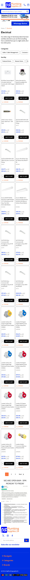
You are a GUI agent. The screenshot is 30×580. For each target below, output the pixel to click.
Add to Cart (9, 98)
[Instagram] (8, 535)
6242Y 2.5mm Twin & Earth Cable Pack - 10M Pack (7, 121)
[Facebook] (12, 535)
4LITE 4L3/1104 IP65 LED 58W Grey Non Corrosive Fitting (7, 160)
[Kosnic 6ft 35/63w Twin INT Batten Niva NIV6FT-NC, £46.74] (22, 150)
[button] (20, 23)
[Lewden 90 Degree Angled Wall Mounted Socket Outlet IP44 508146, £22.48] (22, 395)
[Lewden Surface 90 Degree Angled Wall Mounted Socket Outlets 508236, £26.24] (7, 395)
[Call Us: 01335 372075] (25, 5)
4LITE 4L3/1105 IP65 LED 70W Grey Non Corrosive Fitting (22, 121)
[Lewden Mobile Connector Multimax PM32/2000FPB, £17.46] (22, 436)
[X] (3, 535)
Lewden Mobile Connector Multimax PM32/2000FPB (21, 446)
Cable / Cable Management (10, 52)
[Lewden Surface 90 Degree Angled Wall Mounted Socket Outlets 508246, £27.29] (7, 436)
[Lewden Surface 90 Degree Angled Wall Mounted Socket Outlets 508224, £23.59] (7, 313)
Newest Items (19, 61)
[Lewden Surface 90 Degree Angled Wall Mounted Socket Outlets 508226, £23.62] (7, 354)
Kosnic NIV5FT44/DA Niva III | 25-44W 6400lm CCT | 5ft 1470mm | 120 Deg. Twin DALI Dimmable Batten (7, 201)
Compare (5, 102)
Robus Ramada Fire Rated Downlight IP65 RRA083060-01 (21, 82)
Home (2, 28)
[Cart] (28, 5)
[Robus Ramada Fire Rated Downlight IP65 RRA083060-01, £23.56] (22, 72)
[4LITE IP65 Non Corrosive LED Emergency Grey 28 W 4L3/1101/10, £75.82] (22, 232)
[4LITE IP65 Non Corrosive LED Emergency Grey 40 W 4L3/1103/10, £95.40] (7, 273)
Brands (7, 565)
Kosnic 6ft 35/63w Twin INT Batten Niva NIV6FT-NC (22, 160)
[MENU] (2, 5)
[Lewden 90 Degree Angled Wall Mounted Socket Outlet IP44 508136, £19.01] (22, 354)
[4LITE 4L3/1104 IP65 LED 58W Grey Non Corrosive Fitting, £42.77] (7, 150)
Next (20, 474)
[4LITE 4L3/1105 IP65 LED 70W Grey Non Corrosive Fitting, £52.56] (22, 111)
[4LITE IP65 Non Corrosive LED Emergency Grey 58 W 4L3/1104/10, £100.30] (22, 273)
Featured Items (6, 61)
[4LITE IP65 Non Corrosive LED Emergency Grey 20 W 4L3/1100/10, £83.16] (7, 232)
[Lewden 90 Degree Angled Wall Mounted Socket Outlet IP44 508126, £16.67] (22, 313)
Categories (4, 49)
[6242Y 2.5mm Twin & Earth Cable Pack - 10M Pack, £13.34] (7, 111)
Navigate (8, 556)
